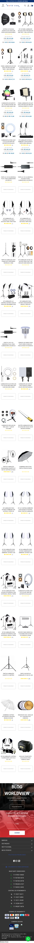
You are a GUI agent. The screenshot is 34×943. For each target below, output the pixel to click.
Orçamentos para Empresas (18, 867)
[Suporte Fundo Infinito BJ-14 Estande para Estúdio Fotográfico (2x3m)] (25, 622)
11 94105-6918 (18, 881)
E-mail (17, 823)
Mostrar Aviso (4, 942)
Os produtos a (18, 1)
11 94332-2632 (18, 887)
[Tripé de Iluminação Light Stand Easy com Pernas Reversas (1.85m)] (8, 250)
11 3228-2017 (18, 903)
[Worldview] (13, 6)
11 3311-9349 (18, 900)
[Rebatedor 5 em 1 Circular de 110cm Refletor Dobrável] (25, 705)
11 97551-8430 (18, 875)
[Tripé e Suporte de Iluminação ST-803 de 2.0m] (25, 664)
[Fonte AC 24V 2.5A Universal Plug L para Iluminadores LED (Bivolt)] (8, 333)
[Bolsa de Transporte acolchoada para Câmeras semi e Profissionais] (25, 746)
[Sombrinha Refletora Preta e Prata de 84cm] (25, 457)
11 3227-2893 (18, 897)
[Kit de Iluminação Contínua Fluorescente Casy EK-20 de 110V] (8, 746)
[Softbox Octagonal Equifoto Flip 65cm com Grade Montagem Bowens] (8, 19)
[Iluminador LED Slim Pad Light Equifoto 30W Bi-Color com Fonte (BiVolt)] (25, 374)
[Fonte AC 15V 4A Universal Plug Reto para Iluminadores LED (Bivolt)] (25, 167)
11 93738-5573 (18, 878)
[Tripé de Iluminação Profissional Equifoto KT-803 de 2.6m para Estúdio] (8, 457)
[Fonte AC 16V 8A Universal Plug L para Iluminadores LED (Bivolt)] (8, 167)
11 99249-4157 (18, 884)
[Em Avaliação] (11, 927)
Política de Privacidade (17, 855)
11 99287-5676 (18, 906)
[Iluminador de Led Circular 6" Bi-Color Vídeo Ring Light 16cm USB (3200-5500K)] (8, 374)
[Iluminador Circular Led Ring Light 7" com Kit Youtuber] (8, 415)
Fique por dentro (17, 806)
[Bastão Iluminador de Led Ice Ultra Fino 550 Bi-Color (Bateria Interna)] (25, 415)
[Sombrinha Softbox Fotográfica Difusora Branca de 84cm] (8, 705)
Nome (17, 818)
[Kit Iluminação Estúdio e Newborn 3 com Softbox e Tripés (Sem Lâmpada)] (25, 130)
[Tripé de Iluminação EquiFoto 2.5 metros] (8, 664)
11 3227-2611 (18, 894)
